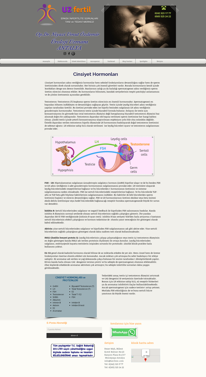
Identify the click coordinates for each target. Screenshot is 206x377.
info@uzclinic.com (114, 360)
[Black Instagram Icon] (65, 53)
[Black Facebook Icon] (69, 53)
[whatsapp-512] (73, 53)
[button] (62, 61)
